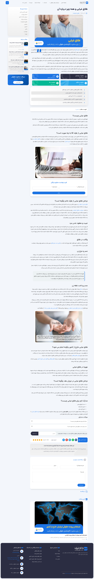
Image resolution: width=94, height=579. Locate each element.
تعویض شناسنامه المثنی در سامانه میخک (16, 52)
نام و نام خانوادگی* (80, 465)
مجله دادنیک (57, 553)
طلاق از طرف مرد (36, 139)
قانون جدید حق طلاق (55, 243)
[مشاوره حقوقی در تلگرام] (21, 568)
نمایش (77, 109)
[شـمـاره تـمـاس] (21, 551)
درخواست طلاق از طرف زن (78, 210)
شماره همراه (54, 187)
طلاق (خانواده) (76, 13)
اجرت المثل (67, 141)
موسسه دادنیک (68, 573)
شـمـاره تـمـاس (16, 550)
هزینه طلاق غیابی (35, 411)
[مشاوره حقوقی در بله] (21, 572)
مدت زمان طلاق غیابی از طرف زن (75, 308)
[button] (76, 440)
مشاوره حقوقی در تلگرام (14, 568)
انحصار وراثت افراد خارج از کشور (35, 559)
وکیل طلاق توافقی (76, 355)
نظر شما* (82, 472)
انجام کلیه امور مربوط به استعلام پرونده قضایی (16, 43)
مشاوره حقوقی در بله (15, 572)
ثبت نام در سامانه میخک (37, 561)
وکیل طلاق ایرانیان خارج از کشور (35, 556)
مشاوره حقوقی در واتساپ (14, 564)
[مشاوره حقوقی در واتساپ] (21, 564)
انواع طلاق (77, 50)
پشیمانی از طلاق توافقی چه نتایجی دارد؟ (16, 66)
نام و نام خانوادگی (80, 187)
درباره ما (58, 556)
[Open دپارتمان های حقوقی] (49, 3)
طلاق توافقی (52, 359)
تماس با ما (58, 559)
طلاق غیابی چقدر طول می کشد (51, 308)
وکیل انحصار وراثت (38, 553)
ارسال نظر (81, 485)
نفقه (81, 289)
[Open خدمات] (42, 3)
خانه (84, 17)
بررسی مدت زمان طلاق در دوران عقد (17, 60)
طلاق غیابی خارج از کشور (43, 359)
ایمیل (55, 465)
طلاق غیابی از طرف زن (83, 204)
